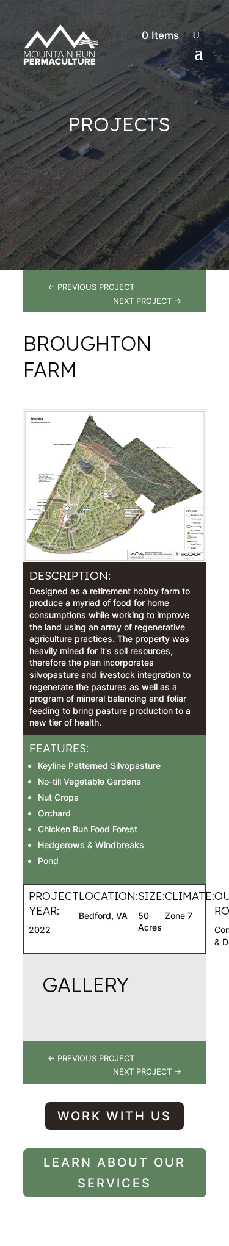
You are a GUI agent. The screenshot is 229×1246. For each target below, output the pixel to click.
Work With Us (114, 1116)
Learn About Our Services (114, 1172)
